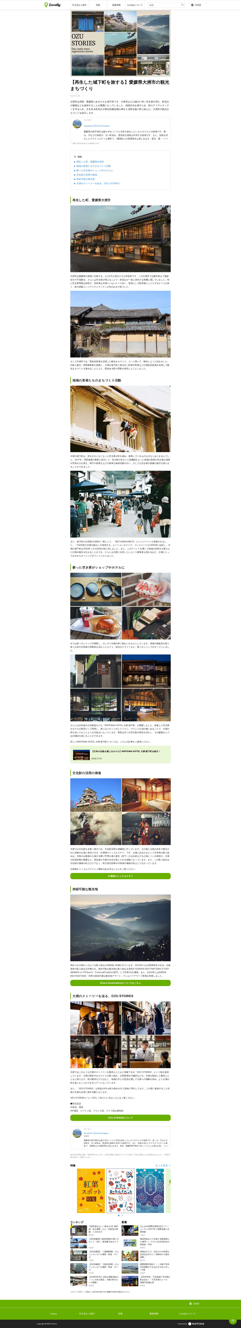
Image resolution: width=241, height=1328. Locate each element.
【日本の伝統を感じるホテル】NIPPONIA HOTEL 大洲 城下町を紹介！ (126, 751)
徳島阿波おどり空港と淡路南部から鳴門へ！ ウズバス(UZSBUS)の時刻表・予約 (154, 1242)
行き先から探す (87, 1313)
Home (53, 1313)
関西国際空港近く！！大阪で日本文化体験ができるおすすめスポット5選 (154, 1267)
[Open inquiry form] (233, 1321)
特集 (120, 1313)
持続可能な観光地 (85, 179)
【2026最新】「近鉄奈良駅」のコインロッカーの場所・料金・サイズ (104, 1267)
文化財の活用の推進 (86, 174)
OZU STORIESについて (120, 1117)
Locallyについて (187, 1313)
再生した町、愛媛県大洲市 (90, 161)
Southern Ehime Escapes (97, 126)
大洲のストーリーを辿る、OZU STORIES (97, 183)
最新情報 (154, 1313)
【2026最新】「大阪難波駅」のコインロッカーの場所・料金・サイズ (104, 1254)
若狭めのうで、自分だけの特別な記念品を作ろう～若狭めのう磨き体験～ (154, 1254)
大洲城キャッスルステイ (120, 876)
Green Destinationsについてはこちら (120, 983)
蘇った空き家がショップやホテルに (94, 170)
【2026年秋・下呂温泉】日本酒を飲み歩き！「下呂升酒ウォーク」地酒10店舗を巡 (155, 1280)
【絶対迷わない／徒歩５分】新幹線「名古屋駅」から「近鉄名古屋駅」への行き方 (103, 1229)
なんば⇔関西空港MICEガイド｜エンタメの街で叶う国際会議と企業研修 (154, 1229)
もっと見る (162, 1165)
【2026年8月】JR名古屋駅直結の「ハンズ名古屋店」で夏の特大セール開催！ (104, 1280)
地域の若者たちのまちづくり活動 (93, 166)
